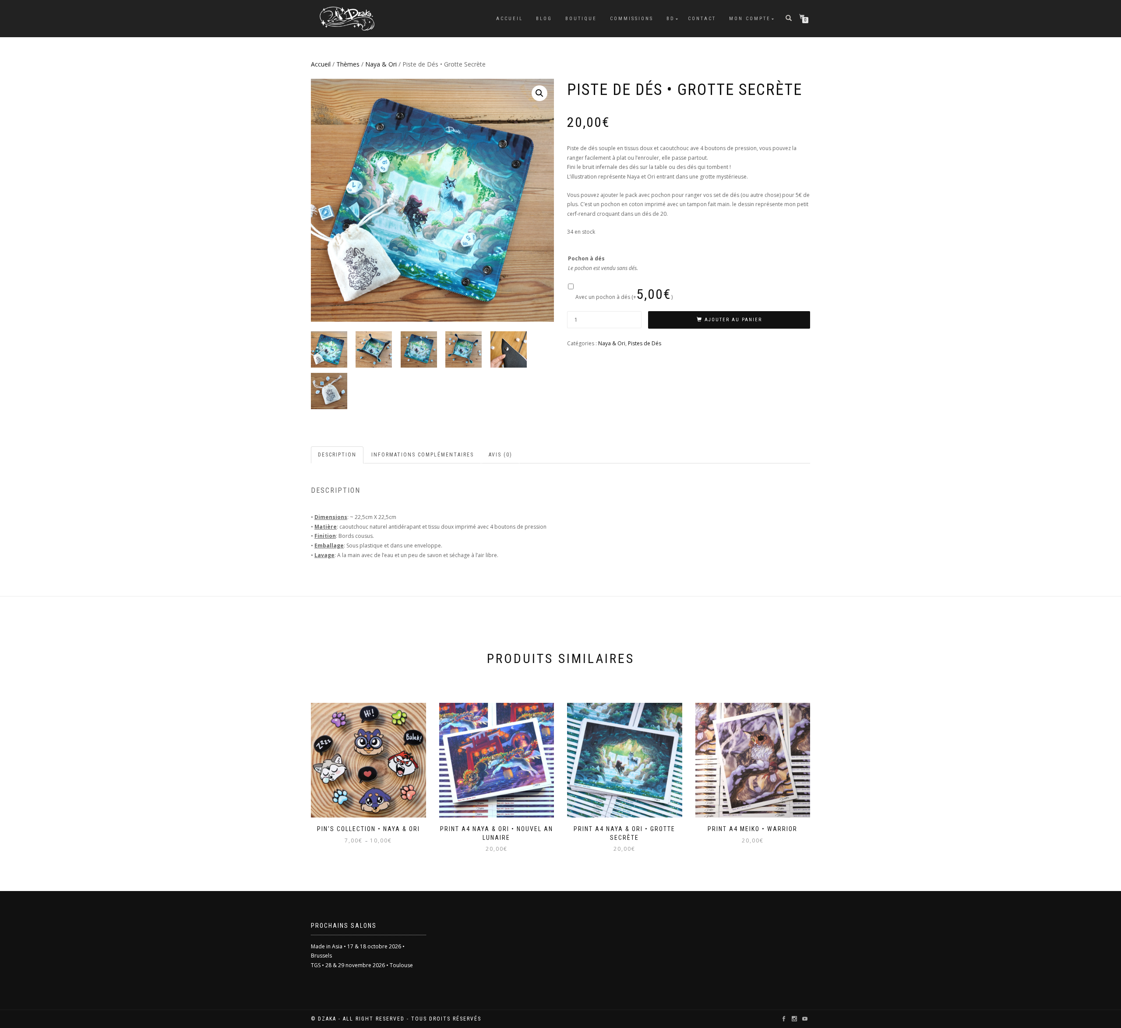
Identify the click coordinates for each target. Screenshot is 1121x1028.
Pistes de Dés (644, 343)
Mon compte (750, 18)
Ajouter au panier (733, 320)
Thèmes (348, 64)
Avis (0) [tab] (500, 455)
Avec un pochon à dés (624, 297)
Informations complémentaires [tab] (422, 455)
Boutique (581, 18)
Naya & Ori (381, 64)
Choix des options (368, 824)
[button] (539, 93)
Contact (702, 18)
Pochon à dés (586, 258)
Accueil (509, 18)
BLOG (544, 18)
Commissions (631, 18)
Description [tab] (337, 455)
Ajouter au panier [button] (500, 824)
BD (670, 18)
